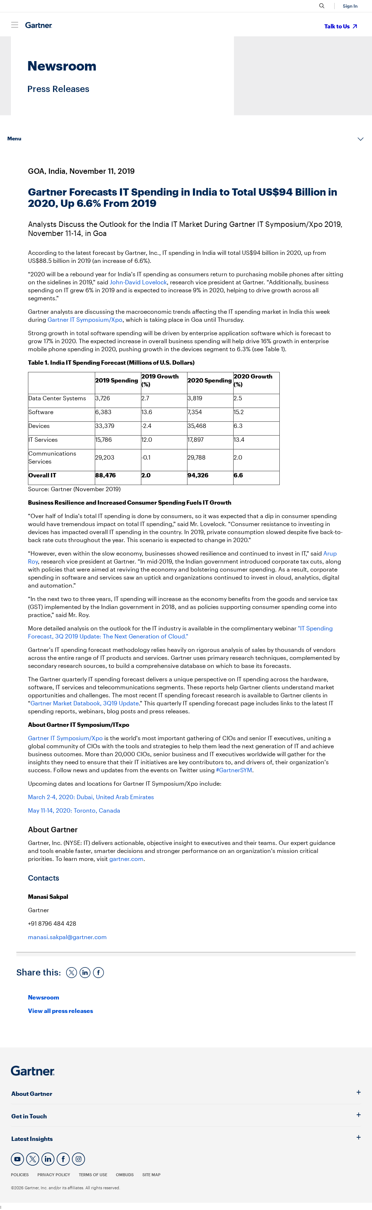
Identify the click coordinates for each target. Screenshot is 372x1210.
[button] (349, 6)
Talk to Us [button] (337, 26)
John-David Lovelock (138, 282)
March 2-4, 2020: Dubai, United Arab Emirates (91, 796)
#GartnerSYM (234, 769)
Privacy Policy (53, 1174)
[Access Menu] (14, 25)
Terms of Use (93, 1174)
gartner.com (126, 858)
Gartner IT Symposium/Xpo (85, 319)
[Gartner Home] (38, 25)
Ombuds (125, 1174)
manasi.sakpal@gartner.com (67, 936)
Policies (20, 1174)
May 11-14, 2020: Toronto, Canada (74, 810)
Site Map (151, 1174)
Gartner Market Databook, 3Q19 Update (85, 703)
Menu (14, 138)
